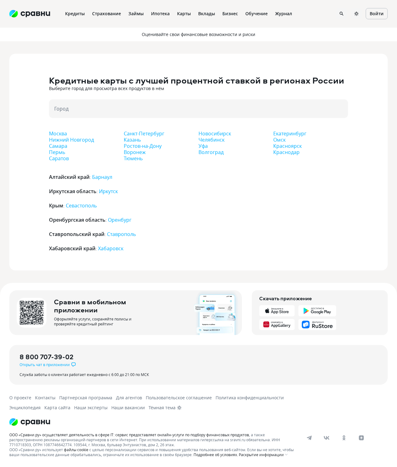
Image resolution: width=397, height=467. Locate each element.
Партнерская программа (85, 398)
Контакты (45, 398)
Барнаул (102, 177)
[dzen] (361, 438)
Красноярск (287, 146)
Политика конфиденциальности (250, 398)
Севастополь (81, 205)
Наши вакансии (128, 407)
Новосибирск (214, 133)
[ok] (344, 438)
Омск (279, 139)
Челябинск (211, 139)
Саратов (59, 158)
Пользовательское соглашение (179, 398)
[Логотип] (29, 422)
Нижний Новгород (71, 139)
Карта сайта (57, 407)
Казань (132, 139)
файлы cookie (76, 449)
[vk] (326, 438)
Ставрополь (121, 234)
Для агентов (129, 398)
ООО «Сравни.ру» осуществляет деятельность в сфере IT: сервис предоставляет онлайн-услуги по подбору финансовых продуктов (129, 434)
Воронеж (135, 152)
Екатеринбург (289, 133)
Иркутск (108, 191)
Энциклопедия (25, 407)
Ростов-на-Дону (143, 146)
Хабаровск (110, 248)
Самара (58, 146)
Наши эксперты (91, 407)
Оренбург (120, 219)
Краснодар (286, 152)
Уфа (203, 146)
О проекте (20, 398)
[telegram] (309, 438)
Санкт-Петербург (144, 133)
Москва (58, 133)
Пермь (57, 152)
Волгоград (211, 152)
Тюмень (133, 158)
